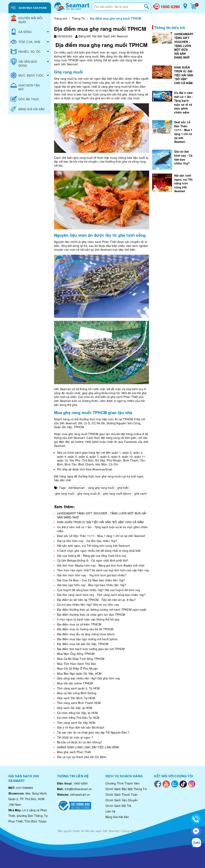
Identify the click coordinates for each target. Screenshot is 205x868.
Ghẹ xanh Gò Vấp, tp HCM (74, 708)
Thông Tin (78, 18)
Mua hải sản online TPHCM (75, 683)
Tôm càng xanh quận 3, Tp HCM (78, 688)
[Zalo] (174, 783)
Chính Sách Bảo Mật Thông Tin (126, 789)
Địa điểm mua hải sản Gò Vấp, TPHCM (83, 644)
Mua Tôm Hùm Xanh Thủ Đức (76, 664)
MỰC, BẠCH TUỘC (31, 75)
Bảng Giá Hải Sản (117, 817)
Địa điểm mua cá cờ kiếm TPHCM (79, 624)
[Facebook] (157, 783)
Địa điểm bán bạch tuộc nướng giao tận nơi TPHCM (91, 649)
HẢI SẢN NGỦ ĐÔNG (27, 64)
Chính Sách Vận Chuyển (122, 800)
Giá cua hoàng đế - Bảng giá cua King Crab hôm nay (92, 556)
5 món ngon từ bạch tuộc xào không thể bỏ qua (88, 619)
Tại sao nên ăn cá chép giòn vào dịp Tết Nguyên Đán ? (93, 732)
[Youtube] (166, 783)
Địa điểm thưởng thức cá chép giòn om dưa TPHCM (91, 614)
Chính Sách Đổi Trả (118, 806)
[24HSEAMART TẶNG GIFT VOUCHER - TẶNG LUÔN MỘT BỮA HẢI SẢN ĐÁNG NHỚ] (162, 38)
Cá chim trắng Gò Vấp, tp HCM (77, 713)
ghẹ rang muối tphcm (117, 493)
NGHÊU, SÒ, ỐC (29, 52)
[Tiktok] (183, 783)
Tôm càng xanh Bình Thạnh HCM (79, 703)
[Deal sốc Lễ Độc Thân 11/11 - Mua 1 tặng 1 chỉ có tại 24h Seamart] (162, 127)
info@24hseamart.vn (78, 789)
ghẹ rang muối (64, 493)
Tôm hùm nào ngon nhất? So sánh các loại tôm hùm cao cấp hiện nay (103, 570)
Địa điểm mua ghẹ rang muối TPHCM (100, 28)
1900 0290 (170, 7)
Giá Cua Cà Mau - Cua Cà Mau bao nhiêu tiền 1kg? (91, 580)
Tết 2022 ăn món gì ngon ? (75, 737)
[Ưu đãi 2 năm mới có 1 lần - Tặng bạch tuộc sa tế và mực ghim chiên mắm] (162, 96)
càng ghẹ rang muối (101, 488)
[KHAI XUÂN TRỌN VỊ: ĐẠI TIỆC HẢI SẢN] (162, 72)
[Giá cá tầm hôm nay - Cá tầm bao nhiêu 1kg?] (162, 160)
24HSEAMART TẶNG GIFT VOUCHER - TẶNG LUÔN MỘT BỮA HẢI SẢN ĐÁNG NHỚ (101, 515)
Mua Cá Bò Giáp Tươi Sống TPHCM (81, 659)
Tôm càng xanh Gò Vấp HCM (76, 723)
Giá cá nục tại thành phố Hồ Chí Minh (82, 757)
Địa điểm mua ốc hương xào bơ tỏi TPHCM (85, 629)
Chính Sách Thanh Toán (122, 794)
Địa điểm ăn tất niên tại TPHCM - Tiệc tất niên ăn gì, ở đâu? (96, 600)
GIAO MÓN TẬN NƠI (29, 87)
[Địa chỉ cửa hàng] (185, 8)
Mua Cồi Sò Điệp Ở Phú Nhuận (77, 668)
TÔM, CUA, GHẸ (29, 42)
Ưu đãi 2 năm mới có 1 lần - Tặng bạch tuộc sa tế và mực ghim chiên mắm (102, 529)
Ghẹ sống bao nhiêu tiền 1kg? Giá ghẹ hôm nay (88, 678)
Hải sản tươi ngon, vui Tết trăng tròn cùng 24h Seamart (93, 546)
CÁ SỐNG (25, 32)
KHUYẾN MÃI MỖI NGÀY (30, 20)
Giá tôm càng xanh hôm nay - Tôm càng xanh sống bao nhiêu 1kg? (101, 595)
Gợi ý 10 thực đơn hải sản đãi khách (81, 727)
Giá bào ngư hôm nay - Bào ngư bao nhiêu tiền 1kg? (91, 585)
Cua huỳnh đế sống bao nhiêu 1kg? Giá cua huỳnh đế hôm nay (98, 590)
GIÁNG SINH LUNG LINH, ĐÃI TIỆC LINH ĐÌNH (88, 747)
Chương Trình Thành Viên (123, 783)
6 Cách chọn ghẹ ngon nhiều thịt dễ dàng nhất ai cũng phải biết (99, 551)
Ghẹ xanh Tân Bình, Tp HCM (76, 698)
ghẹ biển (123, 488)
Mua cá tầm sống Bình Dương (76, 693)
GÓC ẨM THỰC (28, 99)
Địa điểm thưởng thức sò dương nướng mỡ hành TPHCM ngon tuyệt (101, 609)
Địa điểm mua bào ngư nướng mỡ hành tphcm (87, 639)
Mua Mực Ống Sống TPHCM (76, 654)
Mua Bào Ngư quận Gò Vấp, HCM (79, 673)
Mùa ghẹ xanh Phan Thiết (74, 752)
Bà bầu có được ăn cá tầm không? (79, 742)
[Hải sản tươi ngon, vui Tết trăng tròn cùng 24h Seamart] (162, 183)
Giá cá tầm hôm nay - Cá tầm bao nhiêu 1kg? (87, 541)
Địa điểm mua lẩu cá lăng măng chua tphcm (86, 634)
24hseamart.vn (80, 794)
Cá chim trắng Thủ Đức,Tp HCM (78, 718)
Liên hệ (110, 811)
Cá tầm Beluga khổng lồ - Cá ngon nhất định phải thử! (92, 560)
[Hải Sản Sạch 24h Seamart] (72, 6)
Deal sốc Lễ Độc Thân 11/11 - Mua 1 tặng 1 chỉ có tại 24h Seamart (101, 536)
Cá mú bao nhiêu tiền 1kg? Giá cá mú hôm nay (88, 605)
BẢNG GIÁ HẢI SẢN (31, 109)
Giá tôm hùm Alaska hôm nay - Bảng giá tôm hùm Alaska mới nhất (100, 565)
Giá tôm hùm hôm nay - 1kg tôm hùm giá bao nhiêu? (92, 575)
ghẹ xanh (140, 493)
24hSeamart (76, 488)
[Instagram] (191, 783)
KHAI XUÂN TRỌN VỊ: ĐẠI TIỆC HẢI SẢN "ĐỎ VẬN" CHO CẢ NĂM (100, 522)
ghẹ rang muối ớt (88, 493)
